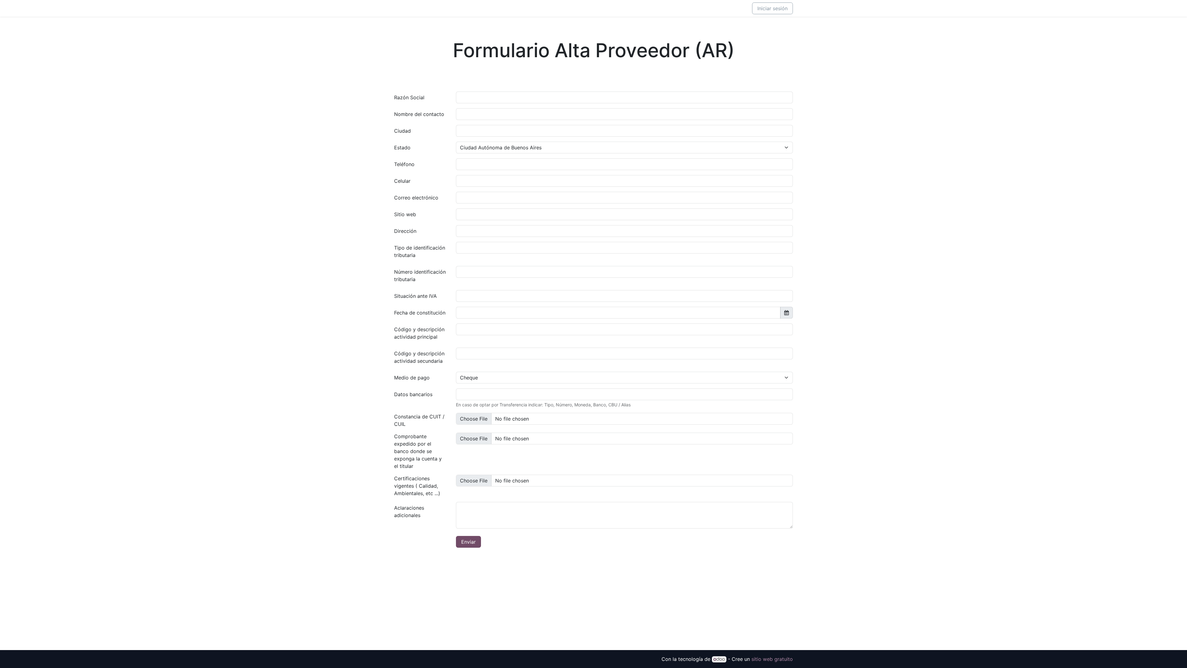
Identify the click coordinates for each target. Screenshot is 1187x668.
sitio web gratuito (772, 659)
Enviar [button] (468, 542)
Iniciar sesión (772, 8)
